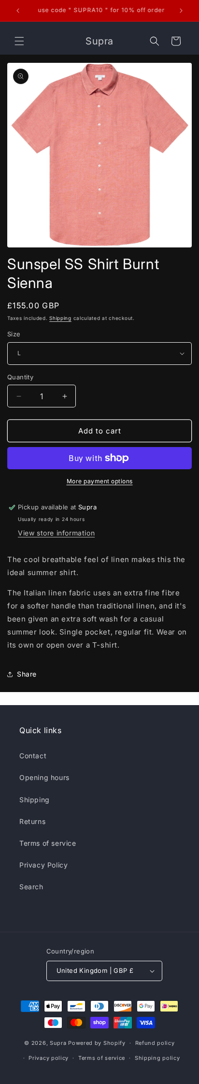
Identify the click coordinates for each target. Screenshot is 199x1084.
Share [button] (27, 674)
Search (31, 886)
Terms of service (47, 843)
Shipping (60, 318)
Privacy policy (48, 1058)
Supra (58, 1043)
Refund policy (155, 1043)
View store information (56, 533)
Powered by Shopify (97, 1043)
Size (14, 334)
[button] (19, 41)
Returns (32, 821)
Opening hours (44, 777)
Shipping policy (157, 1058)
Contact (32, 756)
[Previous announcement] (17, 10)
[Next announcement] (181, 10)
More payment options (100, 481)
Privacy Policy (43, 865)
